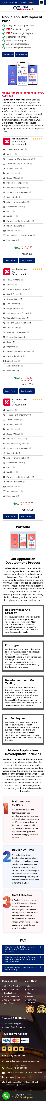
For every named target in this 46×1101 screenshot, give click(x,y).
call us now (21, 54)
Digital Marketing (11, 996)
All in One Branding (12, 986)
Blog (29, 993)
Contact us (8, 54)
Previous (4, 541)
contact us (32, 990)
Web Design (9, 1003)
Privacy (30, 996)
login (31, 2)
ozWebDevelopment (23, 1097)
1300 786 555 (20, 1065)
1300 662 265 (20, 1068)
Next (42, 541)
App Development (12, 1000)
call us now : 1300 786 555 (15, 2)
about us (31, 986)
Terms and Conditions (31, 1001)
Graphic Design (10, 993)
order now (10, 261)
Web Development (12, 990)
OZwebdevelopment (13, 100)
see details (26, 261)
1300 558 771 (22, 1077)
